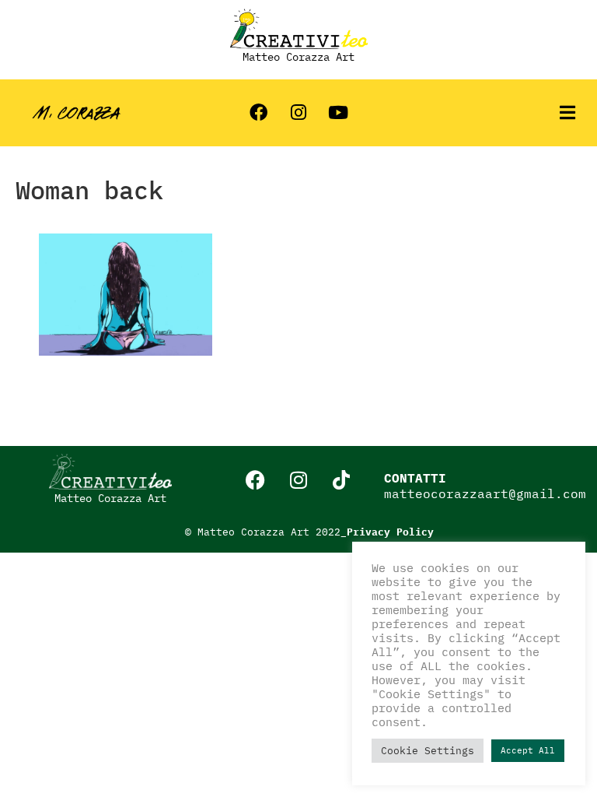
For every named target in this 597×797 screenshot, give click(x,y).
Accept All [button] (528, 750)
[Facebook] (259, 113)
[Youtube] (338, 113)
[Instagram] (298, 113)
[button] (567, 112)
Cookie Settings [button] (427, 750)
